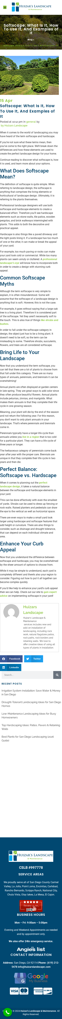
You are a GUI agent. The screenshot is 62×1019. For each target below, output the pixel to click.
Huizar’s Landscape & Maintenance (38, 1011)
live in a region (30, 436)
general (31, 121)
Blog (30, 39)
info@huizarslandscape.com (34, 966)
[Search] (57, 675)
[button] (5, 7)
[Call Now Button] (7, 1012)
